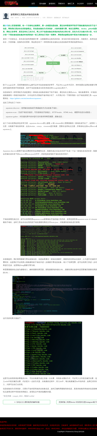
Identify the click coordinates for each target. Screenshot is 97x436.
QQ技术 (90, 3)
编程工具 (71, 3)
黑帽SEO (61, 3)
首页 (33, 3)
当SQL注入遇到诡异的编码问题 (27, 402)
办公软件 (80, 3)
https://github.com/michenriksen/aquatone (25, 98)
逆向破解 (42, 3)
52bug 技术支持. (79, 431)
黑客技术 (50, 17)
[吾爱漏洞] (14, 3)
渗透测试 (52, 3)
